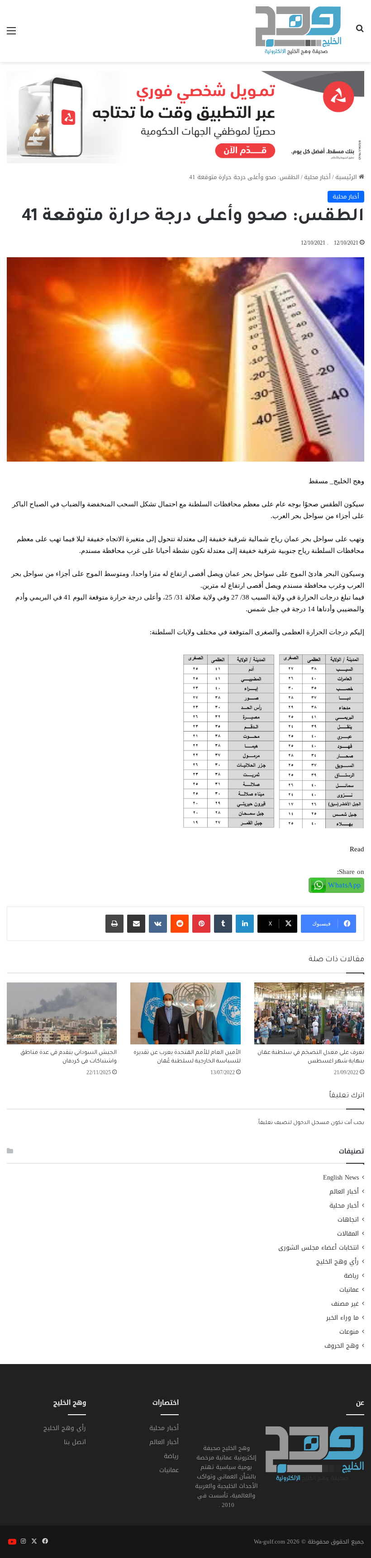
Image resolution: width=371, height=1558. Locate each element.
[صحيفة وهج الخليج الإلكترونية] (299, 31)
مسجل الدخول (311, 1123)
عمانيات (349, 1289)
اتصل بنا (75, 1442)
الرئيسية (347, 177)
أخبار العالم (344, 1191)
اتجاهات (348, 1219)
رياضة (351, 1275)
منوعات (349, 1331)
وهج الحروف (341, 1345)
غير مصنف (345, 1303)
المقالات (348, 1233)
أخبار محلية (317, 177)
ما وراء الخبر (342, 1317)
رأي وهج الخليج (337, 1261)
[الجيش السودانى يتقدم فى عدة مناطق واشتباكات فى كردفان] (62, 1013)
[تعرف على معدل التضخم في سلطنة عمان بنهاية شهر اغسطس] (309, 1013)
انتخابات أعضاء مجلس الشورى (318, 1247)
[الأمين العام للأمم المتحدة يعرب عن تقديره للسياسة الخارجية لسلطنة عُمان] (185, 1013)
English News (341, 1177)
